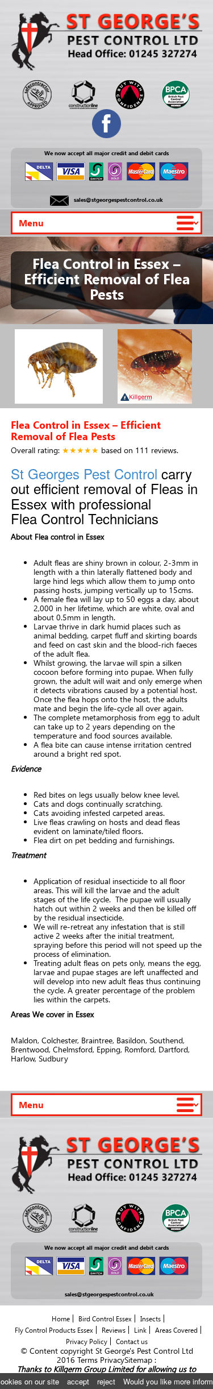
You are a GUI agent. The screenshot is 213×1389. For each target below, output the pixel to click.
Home (61, 1318)
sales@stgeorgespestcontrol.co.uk (118, 200)
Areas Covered (176, 1330)
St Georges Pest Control (84, 473)
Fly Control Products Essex (54, 1330)
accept (78, 1381)
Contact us (132, 1341)
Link (140, 1330)
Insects (150, 1318)
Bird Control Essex (105, 1318)
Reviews (114, 1330)
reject (106, 1381)
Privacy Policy (86, 1341)
